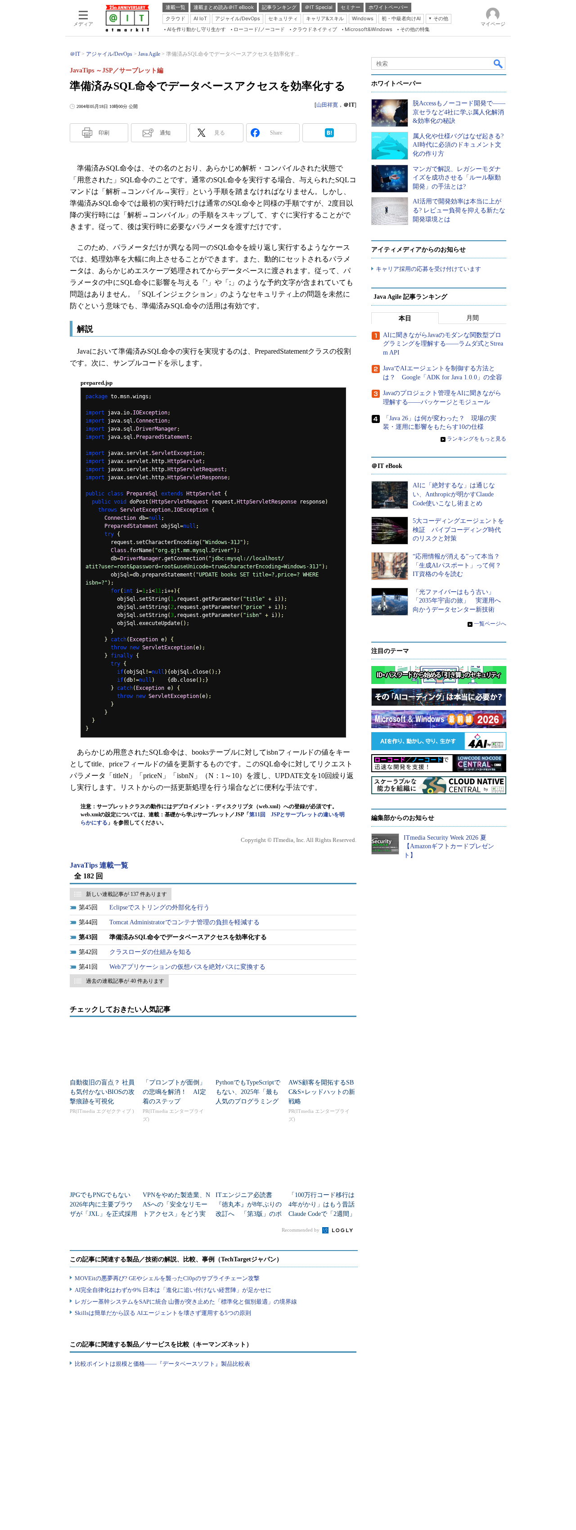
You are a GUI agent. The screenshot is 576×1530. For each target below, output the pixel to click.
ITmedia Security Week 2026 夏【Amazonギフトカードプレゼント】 (449, 846)
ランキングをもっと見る (476, 439)
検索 (498, 63)
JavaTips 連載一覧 (99, 865)
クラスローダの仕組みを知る (150, 952)
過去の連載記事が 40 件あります (125, 981)
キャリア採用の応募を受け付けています (428, 269)
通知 (165, 133)
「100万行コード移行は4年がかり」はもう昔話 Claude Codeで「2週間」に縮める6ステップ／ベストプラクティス (324, 1214)
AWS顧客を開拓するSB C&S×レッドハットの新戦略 (321, 1092)
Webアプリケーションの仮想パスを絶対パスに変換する (187, 966)
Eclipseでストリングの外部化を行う (159, 907)
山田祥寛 (327, 105)
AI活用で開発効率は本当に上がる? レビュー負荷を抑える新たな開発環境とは (459, 210)
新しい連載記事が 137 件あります (126, 894)
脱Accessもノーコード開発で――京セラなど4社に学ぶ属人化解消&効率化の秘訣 (459, 112)
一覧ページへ (490, 624)
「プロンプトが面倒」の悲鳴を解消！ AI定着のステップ (174, 1092)
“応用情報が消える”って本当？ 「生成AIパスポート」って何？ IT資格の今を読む (460, 565)
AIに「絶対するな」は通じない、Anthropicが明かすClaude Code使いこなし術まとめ (454, 494)
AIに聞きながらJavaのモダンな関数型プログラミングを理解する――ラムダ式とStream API (443, 344)
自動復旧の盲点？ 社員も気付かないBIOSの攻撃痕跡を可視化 (102, 1092)
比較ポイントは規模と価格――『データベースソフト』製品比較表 (162, 1363)
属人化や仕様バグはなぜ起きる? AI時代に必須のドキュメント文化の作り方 (458, 145)
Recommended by (301, 1230)
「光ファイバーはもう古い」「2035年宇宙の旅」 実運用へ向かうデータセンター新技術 (457, 601)
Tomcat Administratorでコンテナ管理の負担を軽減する (184, 922)
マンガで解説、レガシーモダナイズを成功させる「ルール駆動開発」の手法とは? (457, 178)
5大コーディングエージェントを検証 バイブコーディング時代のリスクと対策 (458, 530)
